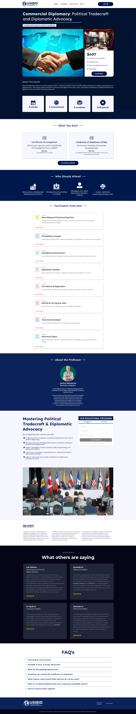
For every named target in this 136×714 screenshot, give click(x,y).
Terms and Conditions (99, 703)
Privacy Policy (109, 703)
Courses (63, 4)
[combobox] (82, 435)
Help (82, 4)
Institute (74, 4)
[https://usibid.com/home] (31, 4)
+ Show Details (39, 227)
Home (56, 4)
